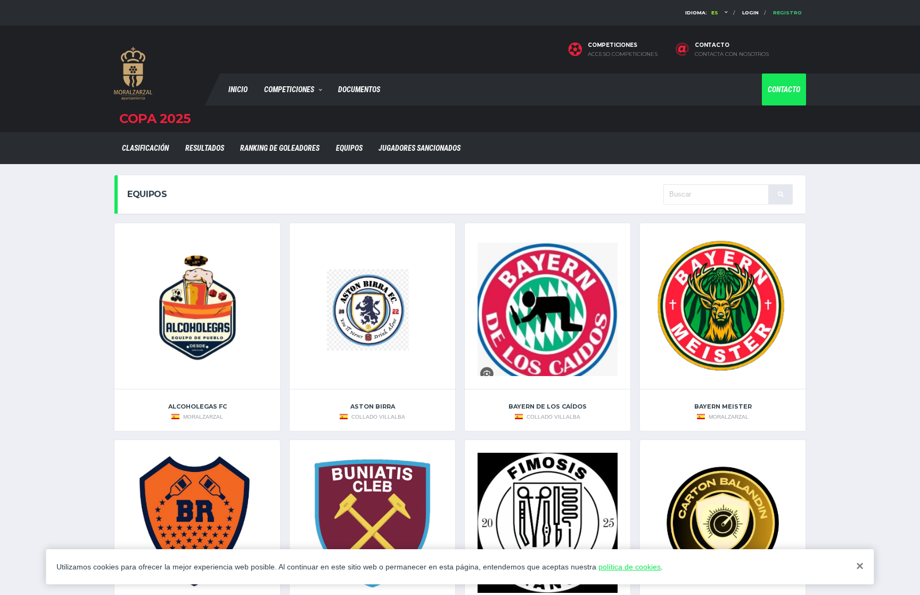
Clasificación (145, 148)
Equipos (349, 148)
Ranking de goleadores (279, 148)
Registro (787, 12)
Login (750, 12)
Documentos (359, 89)
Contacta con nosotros (732, 54)
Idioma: (701, 12)
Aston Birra (372, 406)
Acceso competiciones (623, 54)
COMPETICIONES (289, 89)
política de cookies (629, 567)
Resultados (204, 148)
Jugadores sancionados (420, 148)
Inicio (238, 89)
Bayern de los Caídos (547, 406)
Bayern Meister (723, 406)
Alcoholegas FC (197, 406)
